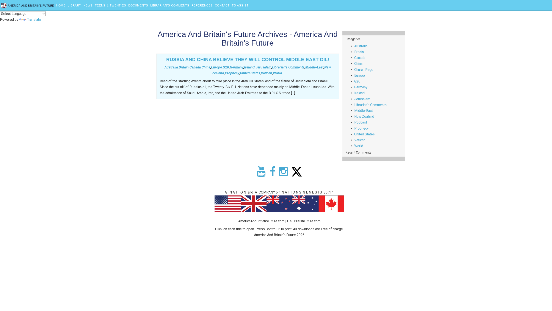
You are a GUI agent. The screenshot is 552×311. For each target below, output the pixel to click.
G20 (226, 67)
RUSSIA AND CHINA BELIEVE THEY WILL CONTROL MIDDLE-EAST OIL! (247, 59)
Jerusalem (263, 67)
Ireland (249, 67)
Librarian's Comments (288, 67)
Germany (236, 67)
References (202, 5)
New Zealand (364, 116)
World (277, 73)
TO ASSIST (240, 5)
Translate (34, 19)
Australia (171, 67)
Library (74, 5)
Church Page (363, 70)
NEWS (88, 5)
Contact (222, 5)
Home (61, 5)
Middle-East (314, 67)
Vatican (266, 73)
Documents (138, 5)
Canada (195, 67)
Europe (216, 67)
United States (250, 73)
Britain (184, 67)
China (206, 67)
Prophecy (232, 73)
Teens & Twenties (110, 5)
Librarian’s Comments (169, 5)
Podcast (360, 122)
